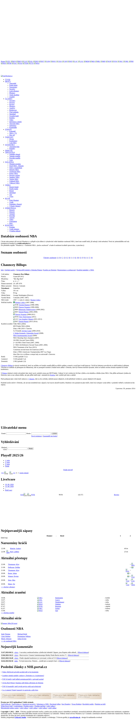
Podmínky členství (15, 204)
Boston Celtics (35, 300)
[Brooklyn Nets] (19, 61)
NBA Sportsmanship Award (22, 335)
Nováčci (12, 89)
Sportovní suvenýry (29, 704)
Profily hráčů (13, 189)
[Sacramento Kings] (14, 63)
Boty (11, 223)
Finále (7, 466)
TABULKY (9, 137)
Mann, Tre (11, 584)
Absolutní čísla (14, 147)
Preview (12, 102)
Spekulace (12, 125)
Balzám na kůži (100, 704)
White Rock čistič (7, 706)
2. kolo (7, 462)
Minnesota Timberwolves (27, 309)
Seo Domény (66, 704)
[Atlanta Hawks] (7, 61)
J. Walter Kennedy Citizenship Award (25, 333)
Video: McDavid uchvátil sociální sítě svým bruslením (20, 672)
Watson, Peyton (13, 576)
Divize (11, 139)
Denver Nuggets (24, 307)
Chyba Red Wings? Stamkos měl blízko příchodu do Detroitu (22, 683)
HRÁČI (8, 81)
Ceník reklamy (14, 229)
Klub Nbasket (14, 200)
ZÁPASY (8, 129)
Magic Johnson (6, 639)
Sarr (56, 611)
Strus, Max (11, 580)
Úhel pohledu (13, 112)
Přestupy (12, 93)
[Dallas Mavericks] (30, 61)
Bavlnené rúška (55, 704)
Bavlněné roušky (88, 704)
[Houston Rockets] (53, 61)
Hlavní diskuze (83, 652)
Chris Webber (5, 636)
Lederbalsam (18, 706)
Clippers (31, 379)
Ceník (11, 202)
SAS (14, 473)
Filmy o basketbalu (15, 168)
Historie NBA (14, 170)
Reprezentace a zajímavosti (66, 270)
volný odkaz (51, 706)
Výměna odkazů (14, 231)
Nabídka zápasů (14, 154)
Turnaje (11, 218)
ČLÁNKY (8, 99)
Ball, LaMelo (14, 552)
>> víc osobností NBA (8, 641)
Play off (12, 135)
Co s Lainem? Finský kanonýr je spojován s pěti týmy (20, 690)
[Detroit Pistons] (41, 61)
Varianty (12, 214)
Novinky (12, 101)
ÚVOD (7, 79)
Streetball (12, 114)
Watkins (58, 604)
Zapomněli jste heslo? (50, 436)
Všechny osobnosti (49, 258)
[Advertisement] (64, 16)
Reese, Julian (12, 573)
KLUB (7, 198)
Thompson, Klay (13, 564)
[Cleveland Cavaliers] (24, 61)
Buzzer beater (14, 187)
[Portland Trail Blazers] (9, 63)
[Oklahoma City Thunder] (120, 61)
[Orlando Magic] (126, 61)
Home (3, 61)
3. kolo (7, 464)
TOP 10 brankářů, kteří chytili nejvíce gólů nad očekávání (21, 686)
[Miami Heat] (92, 61)
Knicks (52, 375)
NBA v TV (13, 133)
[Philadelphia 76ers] (131, 61)
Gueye (57, 600)
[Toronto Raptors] (25, 63)
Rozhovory (13, 110)
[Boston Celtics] (13, 61)
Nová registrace (36, 436)
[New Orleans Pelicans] (108, 61)
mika (16, 661)
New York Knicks (25, 317)
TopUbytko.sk (6, 704)
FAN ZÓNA (9, 162)
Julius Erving (22, 639)
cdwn (16, 652)
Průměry (12, 148)
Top (10, 194)
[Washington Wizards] (36, 63)
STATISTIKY (10, 145)
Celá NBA (13, 143)
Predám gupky (28, 706)
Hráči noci (8, 490)
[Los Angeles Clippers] (75, 61)
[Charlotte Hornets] (59, 61)
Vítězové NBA (14, 183)
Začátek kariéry (10, 270)
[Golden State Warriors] (47, 61)
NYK (2, 473)
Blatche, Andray (15, 548)
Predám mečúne (40, 706)
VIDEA (8, 185)
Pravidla (12, 216)
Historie (12, 212)
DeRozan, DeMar (14, 567)
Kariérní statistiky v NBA (85, 270)
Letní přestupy (14, 91)
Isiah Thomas (5, 634)
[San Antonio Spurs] (20, 63)
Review (12, 104)
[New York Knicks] (114, 61)
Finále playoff (68, 470)
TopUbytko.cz (16, 704)
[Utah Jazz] (31, 63)
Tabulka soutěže (14, 156)
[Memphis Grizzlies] (86, 61)
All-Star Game (26, 331)
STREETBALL (10, 208)
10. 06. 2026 (9, 484)
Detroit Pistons (24, 312)
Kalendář (12, 131)
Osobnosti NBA (14, 171)
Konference (13, 141)
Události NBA (14, 181)
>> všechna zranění (7, 613)
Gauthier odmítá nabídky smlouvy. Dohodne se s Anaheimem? (23, 676)
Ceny (11, 160)
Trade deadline (14, 95)
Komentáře (13, 127)
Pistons (4, 373)
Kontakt (12, 227)
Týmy (11, 196)
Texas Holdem (76, 704)
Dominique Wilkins (24, 636)
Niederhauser (59, 602)
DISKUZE (9, 150)
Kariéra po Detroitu (49, 270)
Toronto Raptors (24, 305)
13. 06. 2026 (9, 486)
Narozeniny (13, 87)
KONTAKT (9, 225)
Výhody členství (14, 206)
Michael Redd (22, 634)
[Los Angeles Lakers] (80, 61)
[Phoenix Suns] (3, 63)
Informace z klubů (15, 122)
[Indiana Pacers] (69, 61)
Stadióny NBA (14, 177)
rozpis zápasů (23, 473)
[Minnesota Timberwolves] (103, 61)
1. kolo (7, 460)
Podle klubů (13, 85)
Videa (11, 120)
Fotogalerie (13, 221)
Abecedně (12, 83)
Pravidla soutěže (14, 158)
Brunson (58, 606)
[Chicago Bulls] (64, 61)
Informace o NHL (43, 704)
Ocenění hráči (14, 116)
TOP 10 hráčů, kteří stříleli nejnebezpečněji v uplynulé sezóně (23, 679)
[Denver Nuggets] (36, 61)
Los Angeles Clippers (26, 319)
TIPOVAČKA (10, 152)
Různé (11, 191)
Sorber (57, 608)
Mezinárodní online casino (10, 708)
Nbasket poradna (15, 164)
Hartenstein (59, 598)
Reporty (12, 210)
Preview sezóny (14, 175)
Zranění (12, 97)
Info (2, 270)
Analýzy (12, 108)
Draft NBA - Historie (16, 166)
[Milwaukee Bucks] (97, 61)
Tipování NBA (14, 124)
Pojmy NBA (13, 173)
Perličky (12, 118)
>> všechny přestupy (8, 587)
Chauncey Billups (7, 365)
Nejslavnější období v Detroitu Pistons (29, 270)
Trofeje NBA (13, 179)
